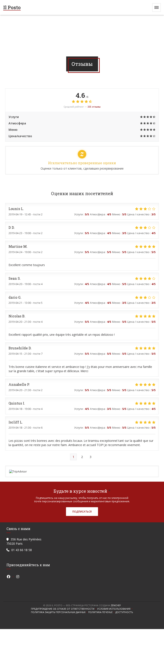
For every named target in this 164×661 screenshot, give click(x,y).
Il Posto (12, 7)
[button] (156, 7)
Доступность (124, 612)
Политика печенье (101, 612)
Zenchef (116, 605)
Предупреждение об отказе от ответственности (64, 609)
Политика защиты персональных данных (59, 612)
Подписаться (82, 511)
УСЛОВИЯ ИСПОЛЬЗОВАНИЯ (115, 609)
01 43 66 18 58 (21, 550)
